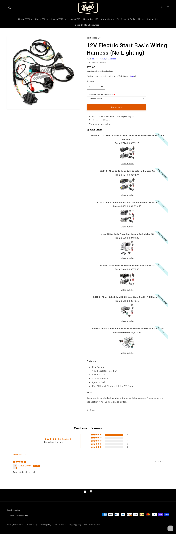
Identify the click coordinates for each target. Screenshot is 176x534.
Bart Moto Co (18, 525)
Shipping (90, 71)
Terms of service (60, 525)
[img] (19, 461)
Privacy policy (45, 525)
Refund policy (32, 525)
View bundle (127, 163)
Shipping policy (75, 525)
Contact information (92, 525)
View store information (100, 124)
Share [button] (92, 410)
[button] (10, 8)
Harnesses (111, 59)
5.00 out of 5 (65, 439)
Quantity (90, 81)
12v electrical (98, 59)
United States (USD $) (19, 515)
